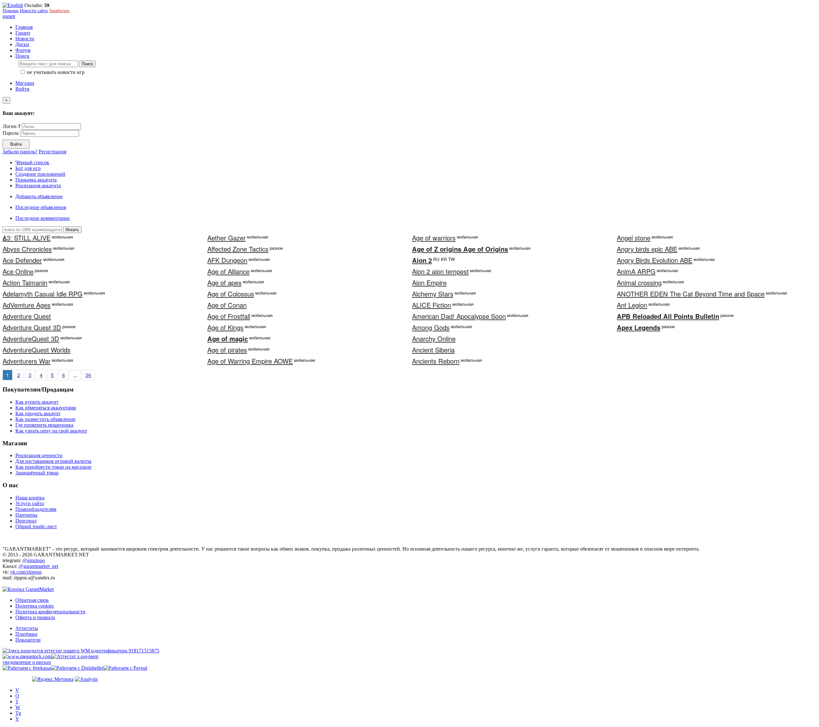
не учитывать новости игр (55, 72)
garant (9, 16)
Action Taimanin (25, 282)
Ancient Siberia (433, 349)
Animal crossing (639, 282)
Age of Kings (225, 327)
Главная (24, 27)
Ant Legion (632, 305)
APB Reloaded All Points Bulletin (668, 316)
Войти (22, 89)
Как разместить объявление (45, 419)
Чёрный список (32, 162)
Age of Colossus (230, 293)
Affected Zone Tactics (237, 249)
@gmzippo (33, 560)
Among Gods (430, 327)
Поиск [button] (22, 56)
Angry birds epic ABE (647, 249)
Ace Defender (22, 260)
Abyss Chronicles (27, 249)
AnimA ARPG (636, 271)
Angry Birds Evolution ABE (654, 260)
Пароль (11, 133)
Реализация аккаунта (38, 185)
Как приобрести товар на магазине (53, 467)
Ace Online (18, 271)
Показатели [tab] (28, 639)
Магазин (24, 83)
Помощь (11, 10)
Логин (11, 126)
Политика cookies (34, 606)
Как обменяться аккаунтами (45, 407)
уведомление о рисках (27, 662)
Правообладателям (35, 509)
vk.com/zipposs (26, 572)
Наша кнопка (29, 497)
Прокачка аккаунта (36, 179)
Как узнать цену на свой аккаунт (51, 430)
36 (88, 375)
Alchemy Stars (432, 293)
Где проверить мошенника (44, 425)
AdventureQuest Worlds (36, 349)
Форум (22, 50)
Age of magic (227, 338)
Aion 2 (422, 260)
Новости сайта (34, 10)
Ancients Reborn (435, 361)
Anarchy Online (434, 338)
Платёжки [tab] (26, 634)
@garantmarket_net (38, 566)
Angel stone (633, 237)
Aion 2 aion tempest (440, 271)
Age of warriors (434, 237)
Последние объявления (40, 207)
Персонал (25, 520)
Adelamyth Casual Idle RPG (43, 293)
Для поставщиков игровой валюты (53, 461)
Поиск (87, 63)
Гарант (22, 33)
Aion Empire (429, 282)
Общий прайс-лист (36, 526)
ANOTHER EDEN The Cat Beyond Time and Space (691, 293)
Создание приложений (40, 174)
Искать (72, 229)
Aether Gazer (226, 237)
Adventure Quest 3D (32, 327)
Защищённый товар (37, 472)
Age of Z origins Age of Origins (460, 249)
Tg (18, 713)
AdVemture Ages (27, 305)
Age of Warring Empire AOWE (250, 361)
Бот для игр (28, 168)
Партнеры (26, 515)
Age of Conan (227, 305)
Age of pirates (227, 349)
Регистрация (52, 151)
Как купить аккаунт (37, 402)
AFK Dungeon (227, 260)
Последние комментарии (42, 218)
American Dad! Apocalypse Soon (459, 316)
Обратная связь (32, 600)
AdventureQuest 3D (31, 338)
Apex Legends (638, 327)
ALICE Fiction (431, 305)
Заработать (59, 10)
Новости (24, 38)
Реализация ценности (38, 455)
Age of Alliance (228, 271)
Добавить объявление (39, 196)
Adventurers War (27, 361)
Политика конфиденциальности (50, 611)
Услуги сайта (29, 503)
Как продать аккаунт (37, 413)
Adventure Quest (27, 316)
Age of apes (224, 282)
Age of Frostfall (228, 316)
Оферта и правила (35, 617)
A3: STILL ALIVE (27, 237)
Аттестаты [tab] (26, 628)
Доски (22, 44)
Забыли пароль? (20, 151)
